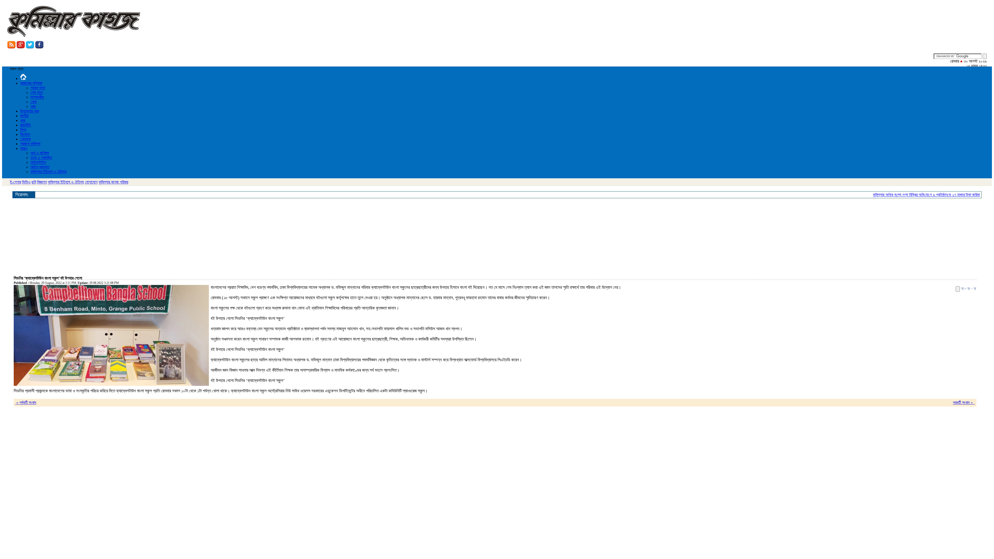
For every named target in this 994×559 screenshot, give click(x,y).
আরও (23, 148)
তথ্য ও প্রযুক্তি (41, 158)
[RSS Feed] (11, 47)
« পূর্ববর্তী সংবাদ (25, 402)
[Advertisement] (169, 237)
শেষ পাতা (37, 92)
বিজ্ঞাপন (42, 182)
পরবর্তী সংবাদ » (964, 402)
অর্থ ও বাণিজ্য (40, 153)
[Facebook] (39, 47)
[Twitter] (30, 47)
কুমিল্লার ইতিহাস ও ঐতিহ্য (49, 172)
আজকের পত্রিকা (31, 83)
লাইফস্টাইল (38, 162)
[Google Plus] (21, 47)
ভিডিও (26, 182)
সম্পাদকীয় (37, 97)
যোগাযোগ (91, 182)
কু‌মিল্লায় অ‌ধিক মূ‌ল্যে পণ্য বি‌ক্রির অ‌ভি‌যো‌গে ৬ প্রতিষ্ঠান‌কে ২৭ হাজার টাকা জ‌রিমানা (918, 195)
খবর (33, 106)
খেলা (33, 102)
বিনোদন (25, 134)
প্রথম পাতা (38, 88)
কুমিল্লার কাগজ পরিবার (113, 182)
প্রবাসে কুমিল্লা (30, 144)
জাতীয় (24, 116)
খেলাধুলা (25, 139)
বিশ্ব (23, 130)
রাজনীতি (25, 125)
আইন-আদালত (40, 167)
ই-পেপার (15, 182)
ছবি (34, 182)
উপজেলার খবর (29, 111)
